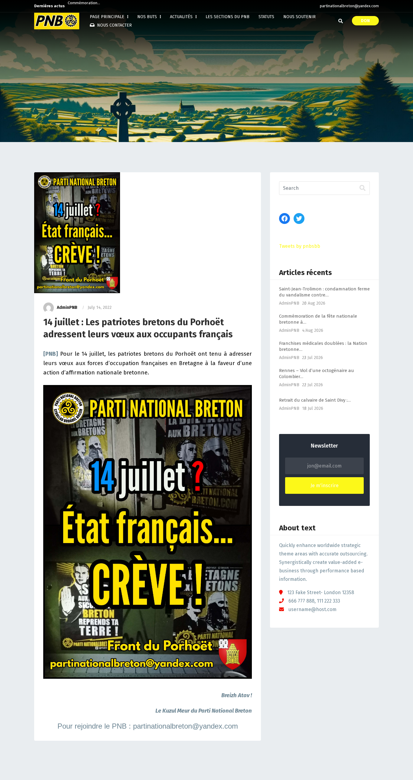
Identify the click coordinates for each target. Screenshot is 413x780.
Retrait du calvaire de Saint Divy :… (315, 400)
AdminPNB (67, 307)
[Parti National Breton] (56, 21)
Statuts (266, 16)
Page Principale (107, 16)
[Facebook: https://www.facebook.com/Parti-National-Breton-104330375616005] (284, 218)
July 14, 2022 (100, 307)
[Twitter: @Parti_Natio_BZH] (299, 218)
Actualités (182, 16)
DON (365, 20)
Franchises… (78, 6)
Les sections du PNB (227, 16)
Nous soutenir (299, 16)
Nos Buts (147, 16)
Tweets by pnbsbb (299, 246)
